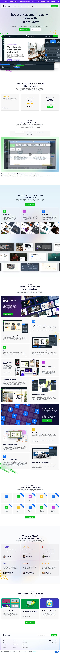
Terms (14, 645)
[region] (30, 317)
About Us (14, 642)
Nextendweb (15, 644)
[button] (10, 221)
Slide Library (5, 645)
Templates (20, 6)
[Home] (7, 6)
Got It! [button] (57, 651)
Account (48, 6)
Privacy (14, 647)
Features (14, 6)
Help (29, 6)
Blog (25, 6)
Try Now (53, 1)
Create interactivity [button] (40, 132)
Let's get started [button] (19, 132)
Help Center (25, 642)
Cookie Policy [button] (34, 651)
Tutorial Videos (25, 647)
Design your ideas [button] (29, 132)
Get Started (54, 6)
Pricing (36, 6)
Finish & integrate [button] (30, 134)
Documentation (25, 645)
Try (32, 6)
